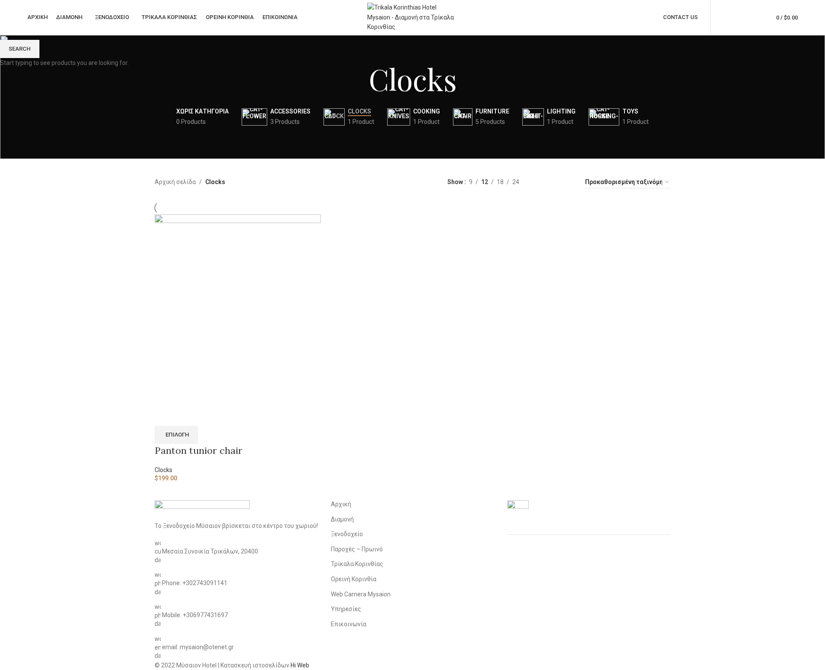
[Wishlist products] (754, 17)
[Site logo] (412, 16)
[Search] (738, 17)
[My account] (723, 17)
